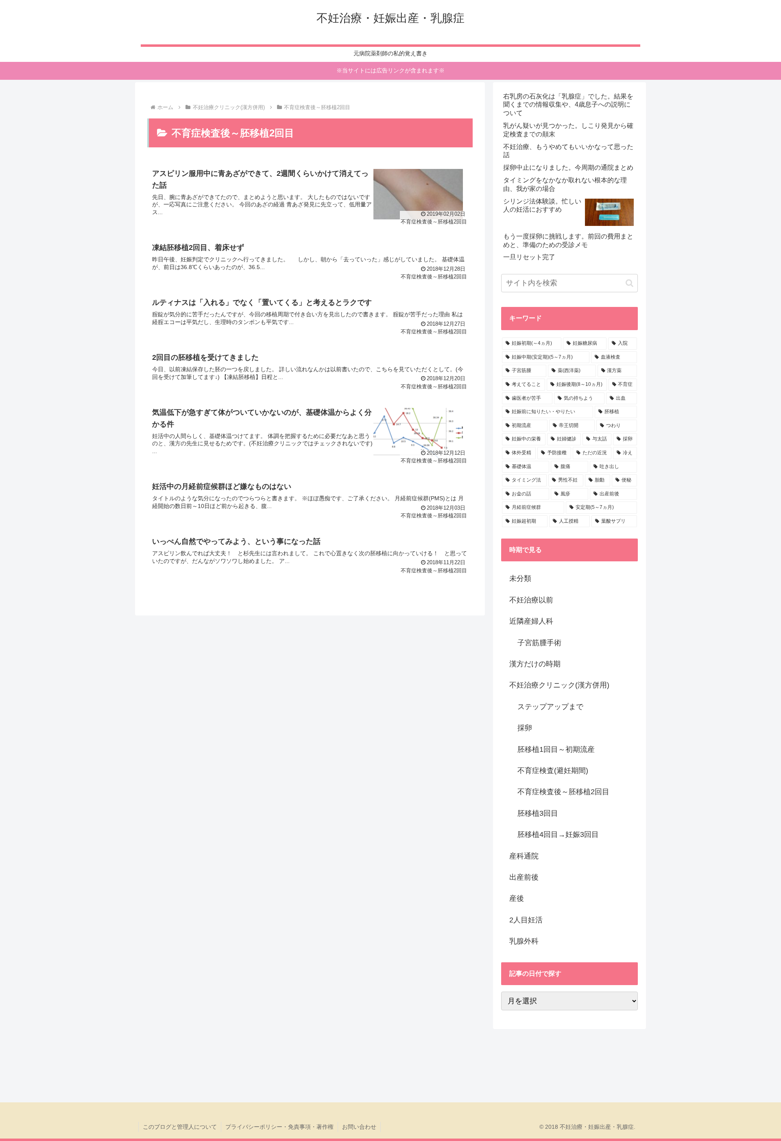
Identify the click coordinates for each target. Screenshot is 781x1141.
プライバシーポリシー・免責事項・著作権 (279, 1126)
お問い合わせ (359, 1126)
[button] (629, 283)
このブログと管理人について (180, 1126)
